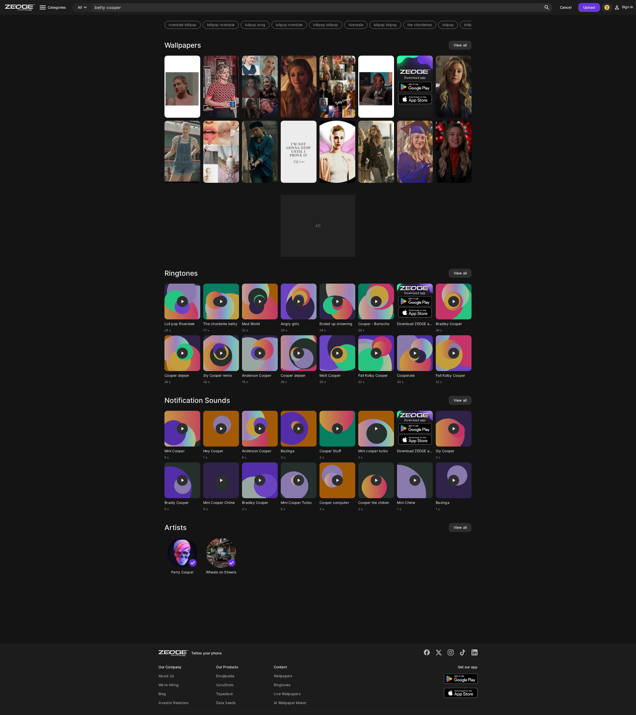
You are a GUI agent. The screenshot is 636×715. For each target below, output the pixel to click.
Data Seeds (226, 703)
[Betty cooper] (376, 87)
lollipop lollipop (325, 25)
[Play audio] (182, 301)
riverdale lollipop (183, 25)
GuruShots (225, 685)
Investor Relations (174, 703)
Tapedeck (224, 694)
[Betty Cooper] (221, 87)
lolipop (448, 25)
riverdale (356, 25)
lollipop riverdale (221, 25)
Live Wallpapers (287, 694)
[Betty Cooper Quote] (299, 152)
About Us (166, 676)
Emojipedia (225, 676)
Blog (162, 694)
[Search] (547, 7)
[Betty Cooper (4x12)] (260, 152)
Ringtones (282, 685)
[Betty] (182, 87)
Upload (589, 7)
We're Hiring (169, 685)
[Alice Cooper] (376, 152)
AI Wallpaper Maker (290, 703)
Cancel (565, 7)
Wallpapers (283, 676)
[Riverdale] (299, 87)
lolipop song (255, 25)
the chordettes (419, 25)
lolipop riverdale (289, 25)
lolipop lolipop (385, 25)
